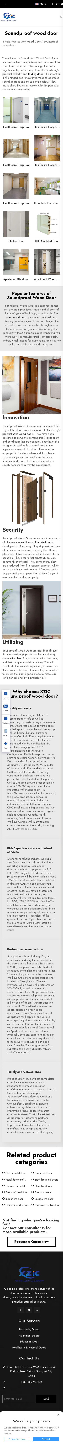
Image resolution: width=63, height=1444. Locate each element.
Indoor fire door (14, 1199)
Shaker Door (16, 241)
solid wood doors (23, 434)
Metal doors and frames (15, 1180)
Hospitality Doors (29, 1329)
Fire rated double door (47, 1205)
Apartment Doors (29, 1335)
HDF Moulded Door (47, 241)
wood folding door (32, 74)
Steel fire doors (43, 1186)
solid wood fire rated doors (37, 542)
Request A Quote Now (31, 1241)
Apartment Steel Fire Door (19, 279)
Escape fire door (44, 1199)
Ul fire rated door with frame (17, 1205)
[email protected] (31, 1388)
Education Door (29, 1341)
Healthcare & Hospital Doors (29, 1347)
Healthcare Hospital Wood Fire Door (25, 203)
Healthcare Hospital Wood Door (23, 165)
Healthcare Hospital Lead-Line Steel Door (28, 127)
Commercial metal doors (15, 1186)
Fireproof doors (43, 1173)
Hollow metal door (16, 1173)
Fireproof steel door (17, 1192)
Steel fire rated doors (46, 1180)
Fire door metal (43, 1192)
